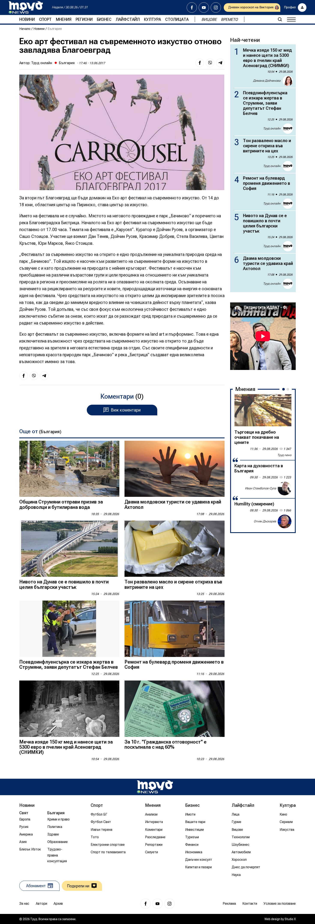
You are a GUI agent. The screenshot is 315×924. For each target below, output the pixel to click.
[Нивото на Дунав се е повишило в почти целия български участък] (69, 549)
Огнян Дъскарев (265, 521)
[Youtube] (204, 7)
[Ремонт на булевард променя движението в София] (174, 629)
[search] (280, 19)
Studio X (290, 919)
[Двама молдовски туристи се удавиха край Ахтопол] (174, 469)
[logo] (26, 7)
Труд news (284, 455)
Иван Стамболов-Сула (260, 488)
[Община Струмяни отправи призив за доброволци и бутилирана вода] (69, 469)
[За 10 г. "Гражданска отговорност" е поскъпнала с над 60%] (174, 709)
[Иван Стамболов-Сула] (284, 488)
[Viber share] (210, 63)
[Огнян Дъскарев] (284, 521)
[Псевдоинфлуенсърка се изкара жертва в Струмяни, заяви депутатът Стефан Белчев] (69, 629)
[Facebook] (192, 7)
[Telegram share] (220, 63)
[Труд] (155, 786)
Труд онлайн (41, 63)
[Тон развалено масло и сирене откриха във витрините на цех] (174, 549)
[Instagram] (216, 7)
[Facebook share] (199, 63)
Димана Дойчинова (266, 80)
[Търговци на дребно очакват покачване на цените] (262, 410)
